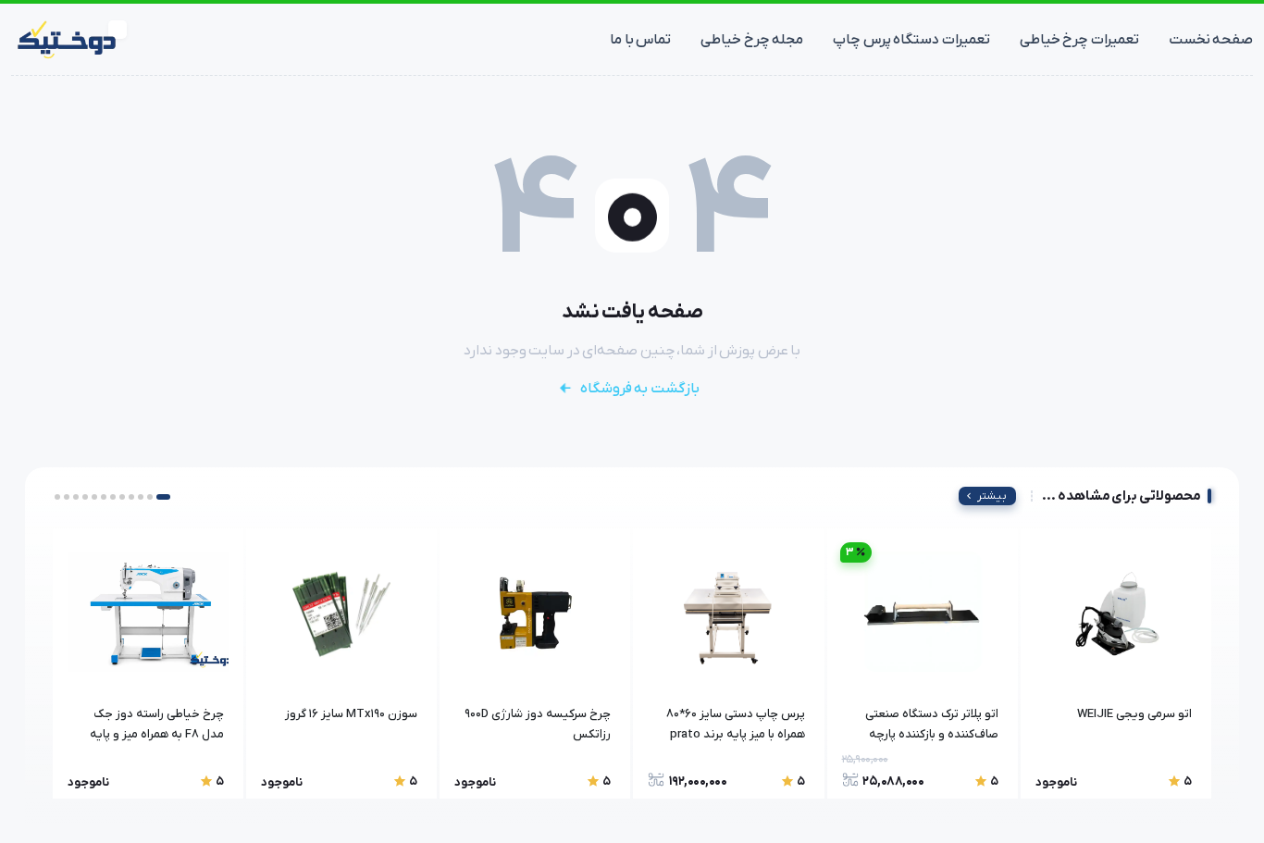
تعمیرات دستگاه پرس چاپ (911, 40)
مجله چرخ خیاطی (751, 40)
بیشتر (992, 496)
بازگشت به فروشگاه (640, 388)
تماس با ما (640, 40)
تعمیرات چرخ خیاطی (1079, 40)
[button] (163, 497)
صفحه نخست (1211, 40)
